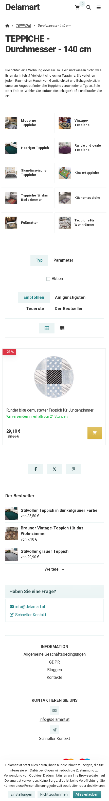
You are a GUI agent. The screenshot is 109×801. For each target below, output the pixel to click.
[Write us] (54, 729)
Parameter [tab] (63, 260)
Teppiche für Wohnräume (85, 222)
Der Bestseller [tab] (69, 308)
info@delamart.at (30, 606)
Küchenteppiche (87, 198)
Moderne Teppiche (28, 123)
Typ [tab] (39, 260)
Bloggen (54, 669)
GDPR (54, 662)
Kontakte (54, 677)
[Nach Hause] (7, 25)
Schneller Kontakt (30, 614)
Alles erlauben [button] (87, 794)
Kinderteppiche (87, 173)
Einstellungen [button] (21, 794)
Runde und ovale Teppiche (88, 148)
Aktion (57, 278)
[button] (94, 433)
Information (54, 646)
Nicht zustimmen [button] (54, 794)
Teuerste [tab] (35, 308)
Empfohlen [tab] (34, 297)
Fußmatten (29, 222)
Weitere (52, 569)
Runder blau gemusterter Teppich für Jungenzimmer (50, 410)
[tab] (47, 328)
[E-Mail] (54, 710)
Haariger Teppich (35, 148)
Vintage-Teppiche (82, 123)
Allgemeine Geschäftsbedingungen (55, 654)
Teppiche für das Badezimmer (34, 197)
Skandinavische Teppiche (33, 172)
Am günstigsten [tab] (70, 297)
